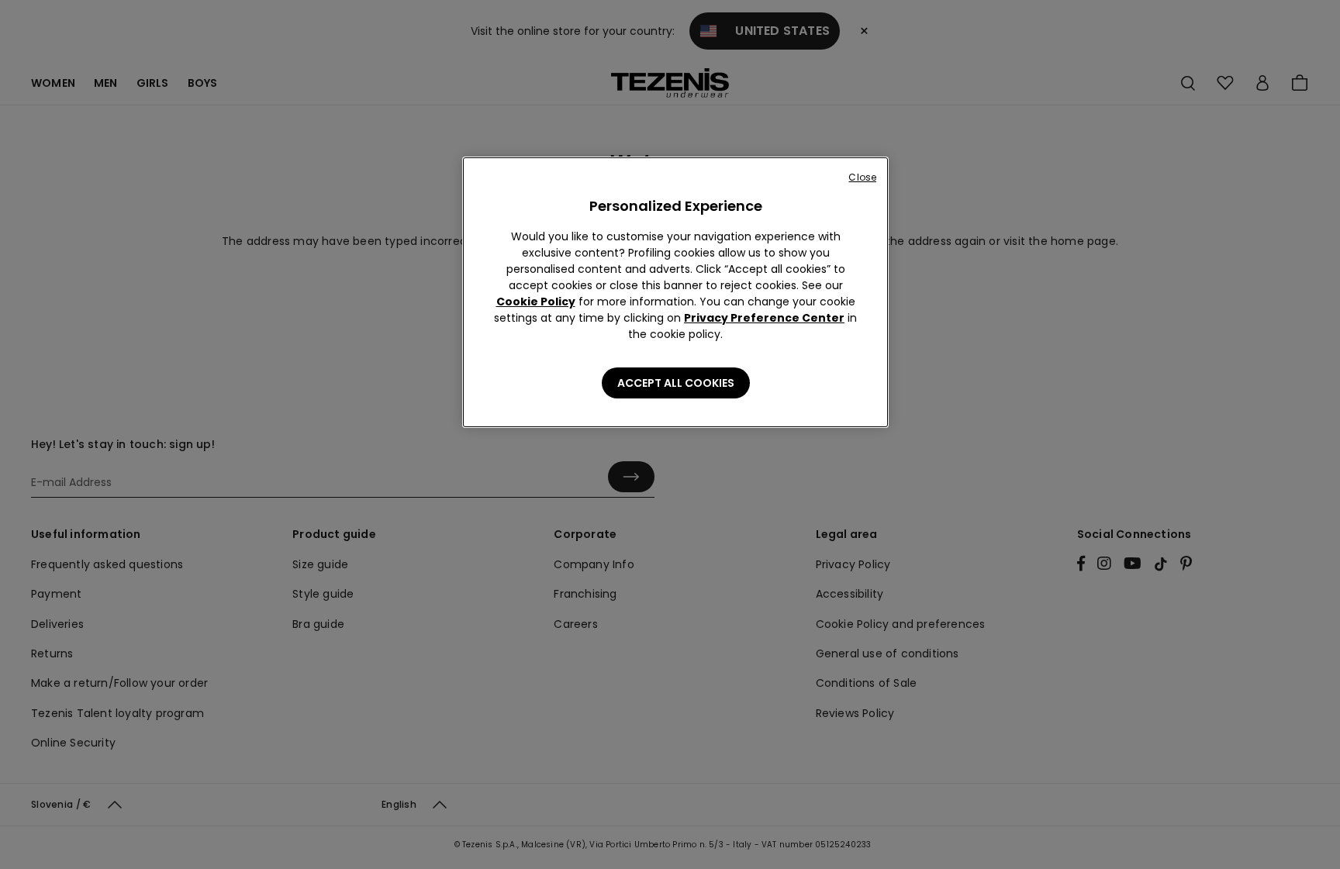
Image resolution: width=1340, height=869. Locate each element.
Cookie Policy (535, 301)
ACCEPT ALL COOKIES (675, 383)
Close (862, 177)
